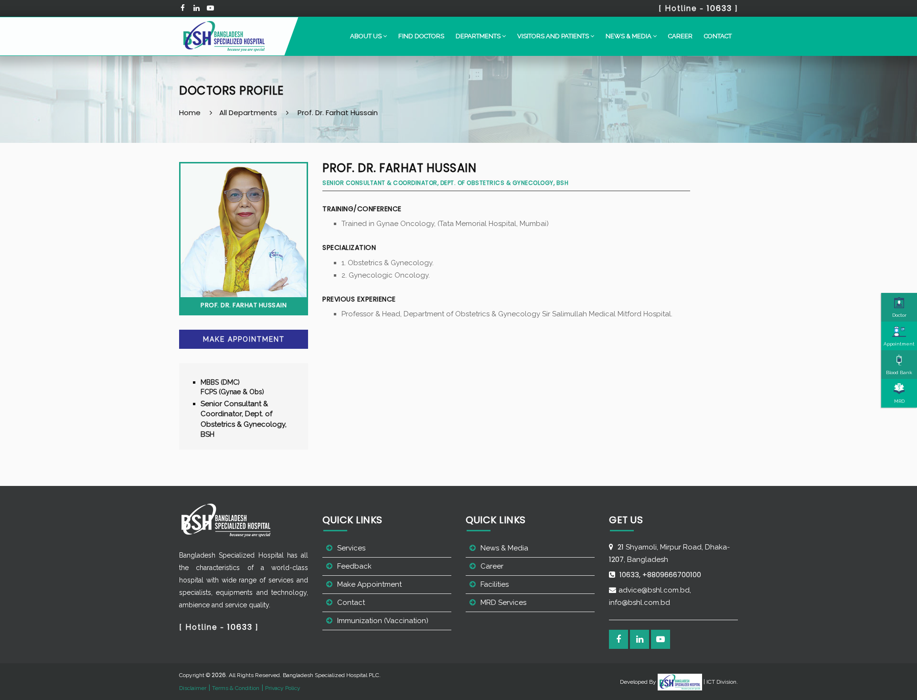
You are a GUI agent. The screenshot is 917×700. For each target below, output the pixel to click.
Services (351, 548)
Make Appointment (244, 339)
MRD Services (503, 602)
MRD (899, 401)
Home (190, 113)
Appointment (899, 343)
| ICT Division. (720, 681)
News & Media (504, 548)
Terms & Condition (235, 688)
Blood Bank (899, 372)
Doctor (899, 315)
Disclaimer (192, 688)
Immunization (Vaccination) (382, 620)
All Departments (248, 113)
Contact (718, 36)
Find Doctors (421, 36)
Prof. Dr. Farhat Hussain (338, 113)
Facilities (494, 584)
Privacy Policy (282, 688)
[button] (368, 36)
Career (680, 36)
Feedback (354, 566)
